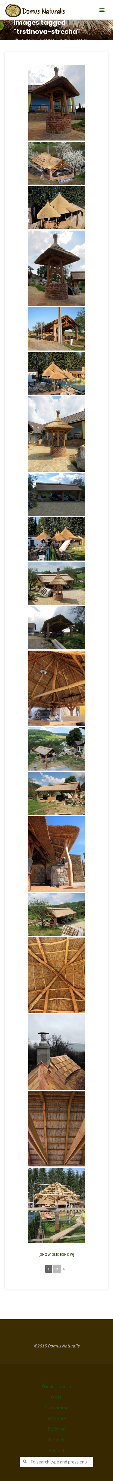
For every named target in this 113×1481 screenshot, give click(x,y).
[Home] (17, 40)
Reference (56, 1418)
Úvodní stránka (56, 1386)
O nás (56, 1397)
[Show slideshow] (56, 1254)
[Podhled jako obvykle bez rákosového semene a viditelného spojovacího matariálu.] (56, 1128)
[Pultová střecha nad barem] (56, 854)
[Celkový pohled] (56, 373)
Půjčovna (56, 1429)
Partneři (56, 1440)
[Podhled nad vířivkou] (56, 975)
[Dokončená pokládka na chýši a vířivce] (56, 207)
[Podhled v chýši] (56, 688)
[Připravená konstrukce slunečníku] (56, 1205)
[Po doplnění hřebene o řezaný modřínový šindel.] (56, 1052)
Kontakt (56, 1450)
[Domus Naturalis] (35, 10)
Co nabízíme (56, 1408)
